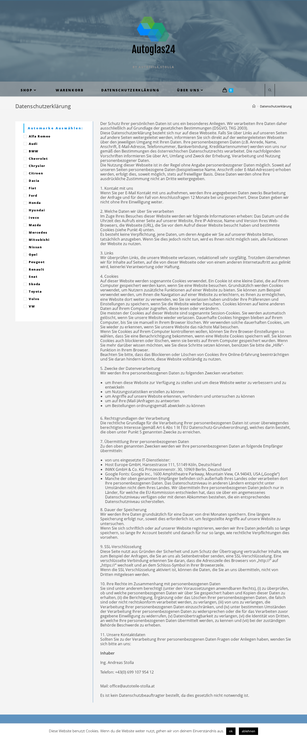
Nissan (35, 247)
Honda (35, 203)
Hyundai (37, 210)
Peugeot (37, 262)
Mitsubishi (39, 239)
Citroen (36, 173)
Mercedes (38, 232)
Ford (33, 195)
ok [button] (231, 731)
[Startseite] (253, 106)
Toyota (35, 291)
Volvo (34, 299)
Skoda (35, 284)
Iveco (34, 217)
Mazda (35, 225)
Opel (33, 254)
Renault (36, 269)
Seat (33, 276)
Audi (33, 144)
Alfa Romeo (40, 136)
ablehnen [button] (248, 731)
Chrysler (37, 166)
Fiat (32, 188)
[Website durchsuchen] (269, 90)
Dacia (34, 180)
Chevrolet (38, 158)
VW (32, 306)
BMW (34, 151)
